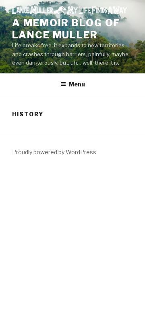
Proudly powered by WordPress (54, 152)
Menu (77, 84)
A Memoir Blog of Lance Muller (66, 29)
